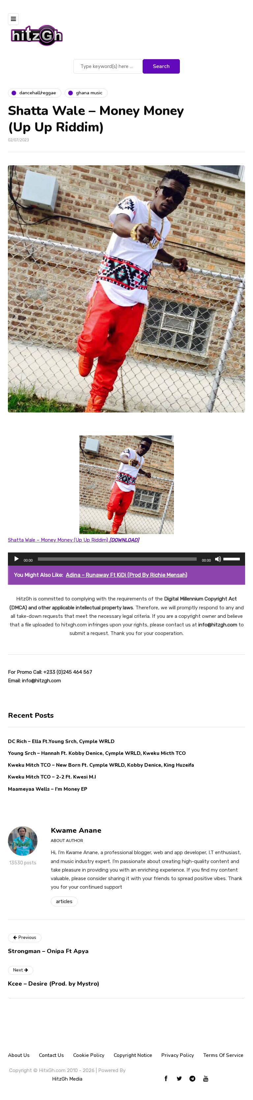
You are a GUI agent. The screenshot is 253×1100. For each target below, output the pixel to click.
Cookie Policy (88, 1055)
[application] (126, 559)
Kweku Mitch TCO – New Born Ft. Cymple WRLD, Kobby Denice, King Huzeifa (101, 765)
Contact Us (51, 1055)
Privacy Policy (177, 1055)
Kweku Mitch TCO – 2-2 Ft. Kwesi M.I (52, 777)
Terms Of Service (223, 1055)
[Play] (16, 559)
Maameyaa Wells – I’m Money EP (47, 789)
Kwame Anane (76, 830)
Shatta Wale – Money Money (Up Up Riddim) (73, 540)
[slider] (232, 558)
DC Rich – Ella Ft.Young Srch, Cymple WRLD (61, 741)
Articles (64, 901)
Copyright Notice (133, 1055)
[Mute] (218, 559)
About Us (19, 1055)
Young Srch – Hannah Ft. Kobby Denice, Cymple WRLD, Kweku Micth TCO (97, 753)
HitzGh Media (67, 1079)
